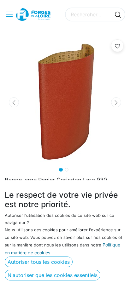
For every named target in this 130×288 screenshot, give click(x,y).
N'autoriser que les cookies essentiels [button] (53, 275)
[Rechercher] (117, 14)
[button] (14, 102)
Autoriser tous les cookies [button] (39, 262)
